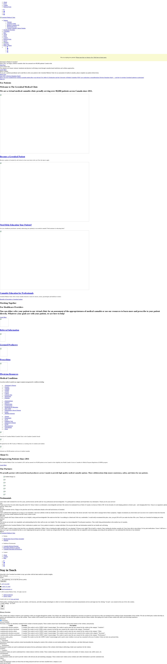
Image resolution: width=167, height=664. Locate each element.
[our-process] (44, 153)
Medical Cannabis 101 (13, 25)
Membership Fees (12, 26)
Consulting (6, 31)
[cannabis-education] (44, 289)
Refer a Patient (7, 45)
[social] (3, 10)
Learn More (3, 69)
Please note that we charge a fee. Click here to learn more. (91, 57)
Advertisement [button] (4, 653)
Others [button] (2, 658)
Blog (4, 33)
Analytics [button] (2, 648)
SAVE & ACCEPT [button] (5, 663)
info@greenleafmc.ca (7, 589)
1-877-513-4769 (5, 584)
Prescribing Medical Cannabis (11, 547)
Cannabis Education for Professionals (16, 293)
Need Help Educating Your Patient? (16, 225)
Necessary (5, 620)
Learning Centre (11, 23)
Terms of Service (8, 594)
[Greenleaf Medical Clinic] (7, 17)
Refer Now (3, 74)
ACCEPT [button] (12, 603)
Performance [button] (3, 643)
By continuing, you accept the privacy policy (14, 579)
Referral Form (7, 7)
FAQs (5, 3)
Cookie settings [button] (4, 603)
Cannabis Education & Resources (12, 549)
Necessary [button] (3, 619)
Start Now (6, 44)
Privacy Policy (7, 596)
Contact (5, 5)
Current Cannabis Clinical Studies (16, 28)
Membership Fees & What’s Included (13, 539)
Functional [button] (3, 639)
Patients (5, 20)
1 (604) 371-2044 (6, 586)
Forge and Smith (15, 599)
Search (5, 41)
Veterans (9, 22)
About (5, 2)
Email (1, 577)
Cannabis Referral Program (10, 546)
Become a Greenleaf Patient (12, 156)
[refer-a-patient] (44, 221)
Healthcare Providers (9, 30)
